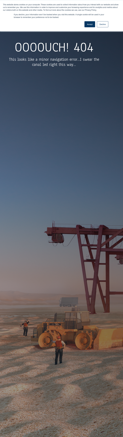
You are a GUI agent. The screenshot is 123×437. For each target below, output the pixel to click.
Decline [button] (102, 24)
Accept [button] (90, 24)
